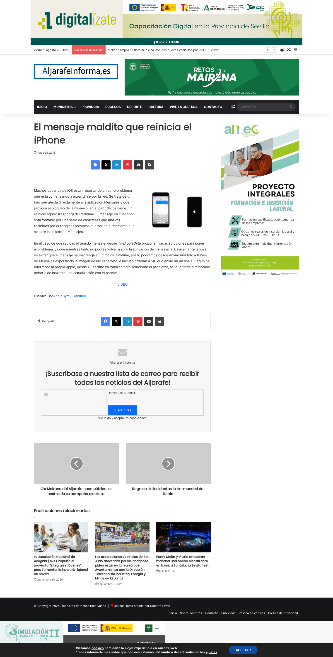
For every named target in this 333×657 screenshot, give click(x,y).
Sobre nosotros (191, 613)
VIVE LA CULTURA (184, 107)
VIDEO (122, 284)
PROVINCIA (90, 107)
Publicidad (228, 613)
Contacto (211, 613)
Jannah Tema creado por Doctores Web (142, 606)
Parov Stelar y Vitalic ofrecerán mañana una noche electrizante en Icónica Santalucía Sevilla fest (182, 561)
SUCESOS (113, 107)
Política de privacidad (283, 613)
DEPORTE (134, 107)
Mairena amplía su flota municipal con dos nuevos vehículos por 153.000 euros (163, 50)
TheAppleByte (58, 296)
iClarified (79, 296)
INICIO (42, 107)
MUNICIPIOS (63, 107)
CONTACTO (213, 107)
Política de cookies (252, 613)
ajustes (211, 652)
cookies (98, 648)
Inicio (173, 613)
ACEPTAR (243, 650)
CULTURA (155, 107)
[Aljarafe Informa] (76, 71)
